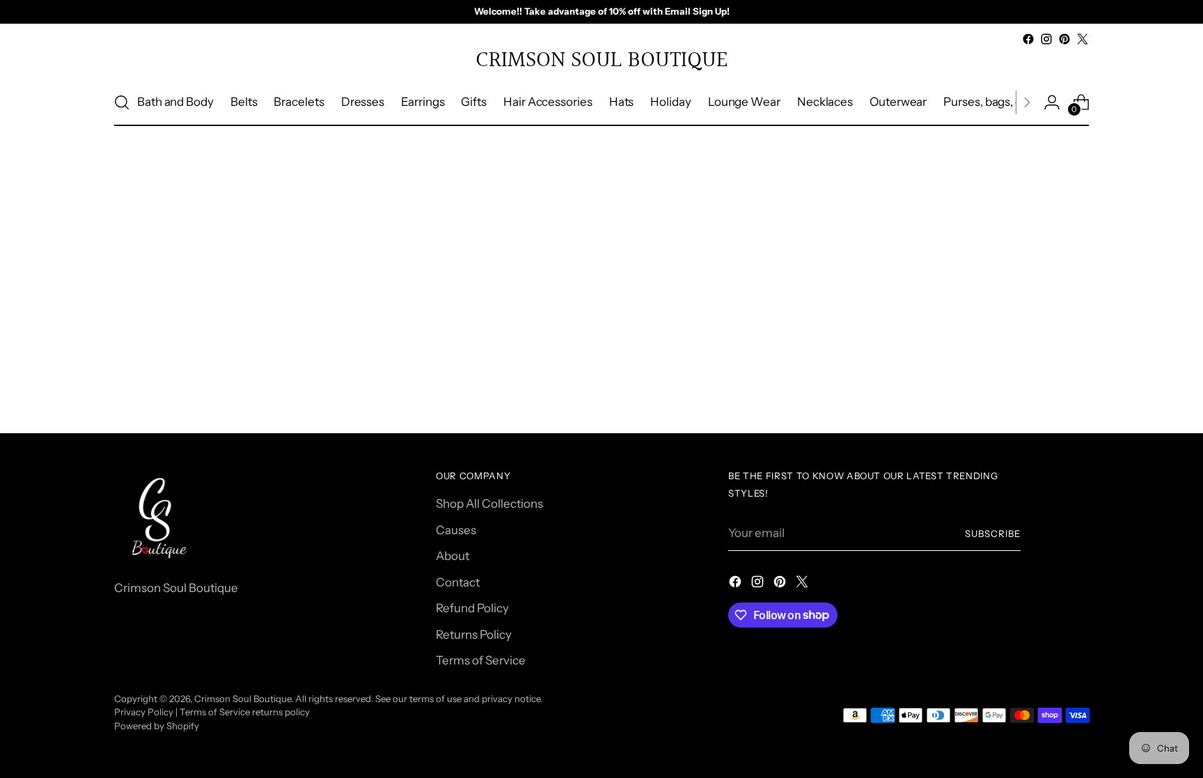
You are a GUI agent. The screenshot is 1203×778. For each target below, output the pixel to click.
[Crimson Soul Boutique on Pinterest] (1064, 39)
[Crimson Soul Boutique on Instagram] (1046, 39)
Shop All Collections (489, 504)
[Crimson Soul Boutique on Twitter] (1082, 39)
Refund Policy (472, 608)
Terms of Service (481, 660)
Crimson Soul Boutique (242, 698)
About (452, 556)
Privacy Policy (143, 711)
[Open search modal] (122, 102)
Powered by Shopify (156, 725)
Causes (456, 530)
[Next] (1026, 102)
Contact (458, 582)
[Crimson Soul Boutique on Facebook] (1028, 39)
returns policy (281, 711)
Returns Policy (474, 634)
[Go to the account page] (1052, 102)
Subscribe (993, 533)
